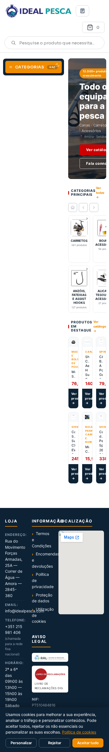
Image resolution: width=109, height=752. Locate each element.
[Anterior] (83, 207)
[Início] (72, 207)
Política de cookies (79, 732)
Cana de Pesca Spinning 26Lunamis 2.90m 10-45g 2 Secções (101, 442)
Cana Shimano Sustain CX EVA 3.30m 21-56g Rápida (73, 442)
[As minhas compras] (82, 10)
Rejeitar (54, 743)
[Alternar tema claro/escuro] (57, 65)
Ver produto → (74, 398)
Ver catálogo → (99, 326)
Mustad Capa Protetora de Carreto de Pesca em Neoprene (87, 449)
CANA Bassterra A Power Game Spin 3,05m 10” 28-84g (101, 367)
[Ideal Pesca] (38, 10)
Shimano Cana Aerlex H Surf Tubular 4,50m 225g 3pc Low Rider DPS (87, 367)
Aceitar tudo (88, 743)
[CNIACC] (50, 657)
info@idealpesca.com (24, 610)
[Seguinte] (93, 207)
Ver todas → (100, 192)
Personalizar (21, 743)
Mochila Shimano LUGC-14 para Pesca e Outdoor (73, 374)
